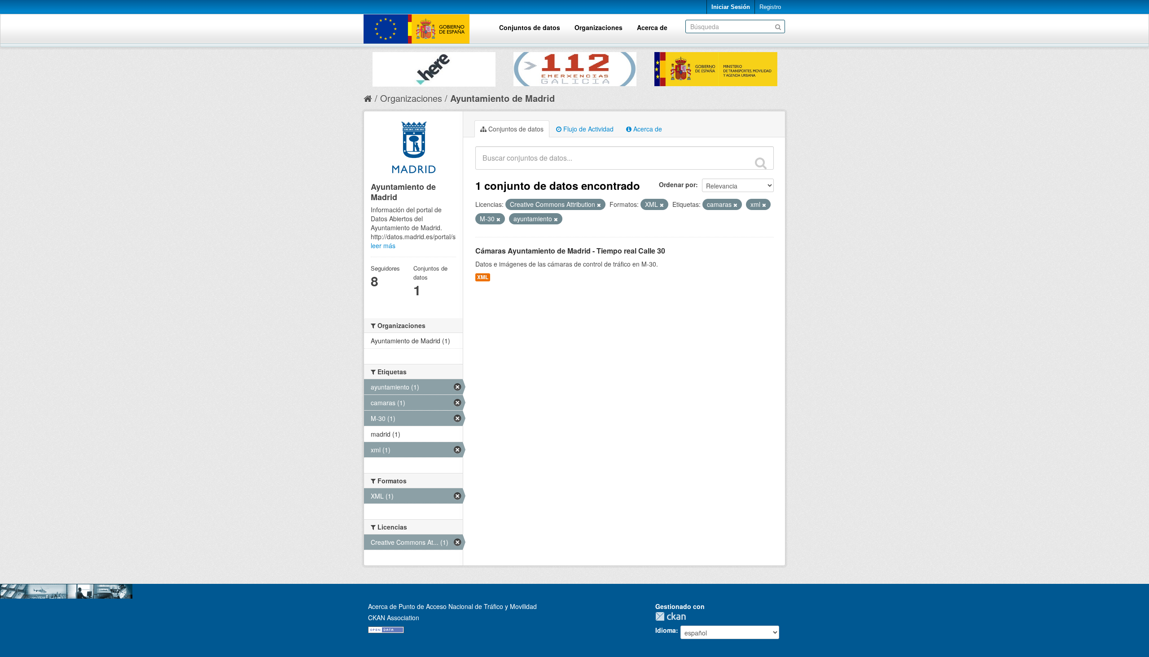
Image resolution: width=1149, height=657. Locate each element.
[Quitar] (599, 204)
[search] (760, 163)
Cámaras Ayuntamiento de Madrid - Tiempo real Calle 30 (570, 250)
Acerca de (652, 27)
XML (482, 277)
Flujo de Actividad (587, 128)
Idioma (665, 630)
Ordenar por (677, 184)
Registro (770, 7)
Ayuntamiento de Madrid (502, 98)
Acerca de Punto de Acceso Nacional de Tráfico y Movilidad (452, 606)
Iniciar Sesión (730, 7)
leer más (383, 245)
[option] (434, 67)
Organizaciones (598, 27)
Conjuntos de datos (529, 27)
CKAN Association (393, 617)
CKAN (672, 616)
